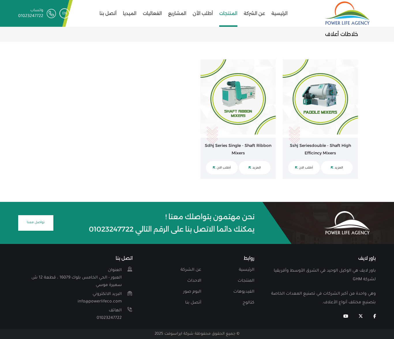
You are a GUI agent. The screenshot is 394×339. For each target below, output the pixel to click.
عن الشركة (254, 13)
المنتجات (228, 13)
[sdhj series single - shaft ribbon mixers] (238, 97)
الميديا (129, 13)
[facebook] (374, 317)
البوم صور (192, 292)
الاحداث (194, 281)
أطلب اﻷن (203, 13)
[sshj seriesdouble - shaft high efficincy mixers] (320, 97)
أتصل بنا (108, 13)
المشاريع (177, 13)
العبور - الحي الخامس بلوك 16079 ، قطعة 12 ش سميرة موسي (76, 278)
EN (64, 14)
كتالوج (248, 303)
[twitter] (361, 317)
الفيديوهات (243, 292)
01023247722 (109, 314)
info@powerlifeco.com (100, 298)
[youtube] (345, 317)
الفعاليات (152, 13)
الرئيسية (279, 13)
